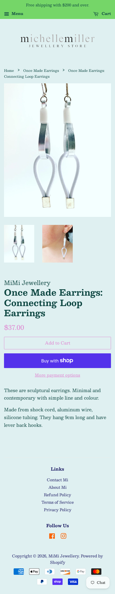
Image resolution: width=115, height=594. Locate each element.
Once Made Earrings (41, 70)
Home (9, 70)
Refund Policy (57, 494)
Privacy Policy (57, 509)
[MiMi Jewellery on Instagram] (63, 537)
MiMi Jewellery (63, 556)
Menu (16, 13)
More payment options (57, 375)
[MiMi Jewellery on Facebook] (52, 537)
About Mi (57, 487)
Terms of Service (57, 502)
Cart (106, 13)
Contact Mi (57, 479)
